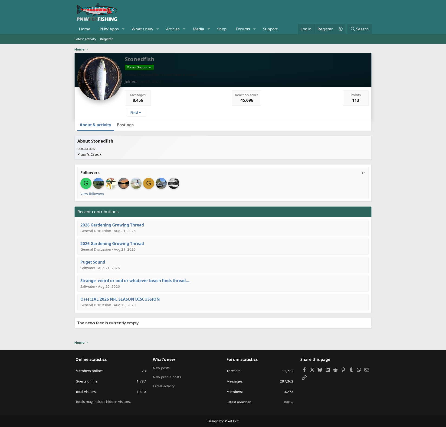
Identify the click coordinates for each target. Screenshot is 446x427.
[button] (123, 29)
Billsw (288, 402)
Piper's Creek (185, 74)
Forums (243, 29)
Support (270, 29)
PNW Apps (109, 29)
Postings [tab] (125, 124)
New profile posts (167, 377)
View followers (92, 193)
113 (355, 100)
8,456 (138, 100)
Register (106, 39)
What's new (142, 29)
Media (198, 29)
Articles (173, 29)
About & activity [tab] (95, 124)
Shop (221, 29)
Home (84, 29)
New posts (161, 368)
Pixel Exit (232, 421)
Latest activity (85, 39)
